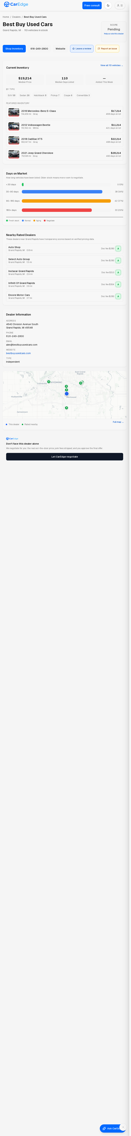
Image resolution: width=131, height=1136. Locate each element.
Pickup (55, 95)
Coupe (68, 95)
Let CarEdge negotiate (65, 456)
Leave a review (83, 48)
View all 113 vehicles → (111, 65)
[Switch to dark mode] (108, 5)
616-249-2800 (39, 48)
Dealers (16, 16)
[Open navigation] (120, 5)
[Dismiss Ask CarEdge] (123, 1127)
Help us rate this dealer (114, 34)
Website (60, 48)
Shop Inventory (14, 48)
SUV (11, 95)
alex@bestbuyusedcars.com (21, 344)
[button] (66, 393)
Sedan (25, 95)
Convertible (83, 95)
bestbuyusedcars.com (18, 353)
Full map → (118, 422)
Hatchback (40, 95)
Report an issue (109, 48)
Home (6, 16)
